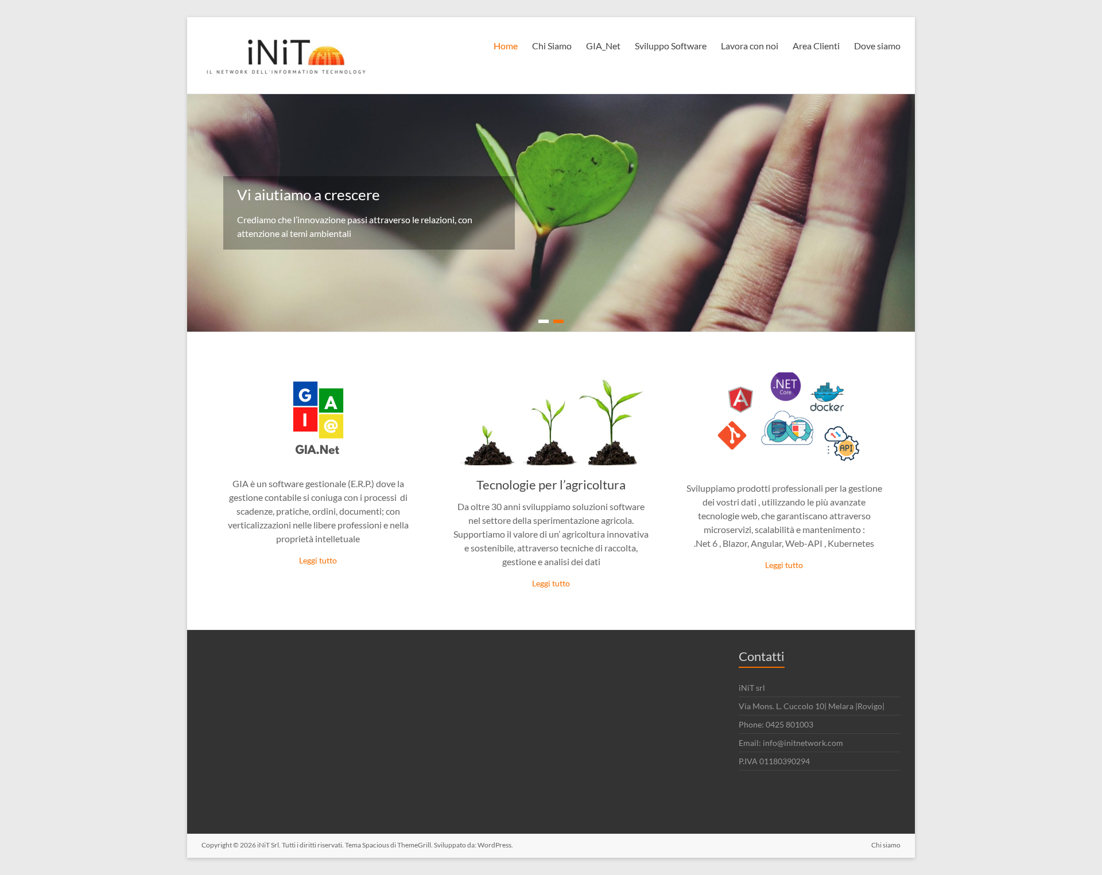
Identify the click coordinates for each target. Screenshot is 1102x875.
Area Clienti (816, 45)
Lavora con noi (749, 45)
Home (506, 45)
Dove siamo (877, 45)
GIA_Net (603, 45)
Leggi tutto (318, 560)
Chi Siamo (552, 45)
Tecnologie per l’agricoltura (551, 484)
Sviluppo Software (671, 45)
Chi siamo (886, 845)
